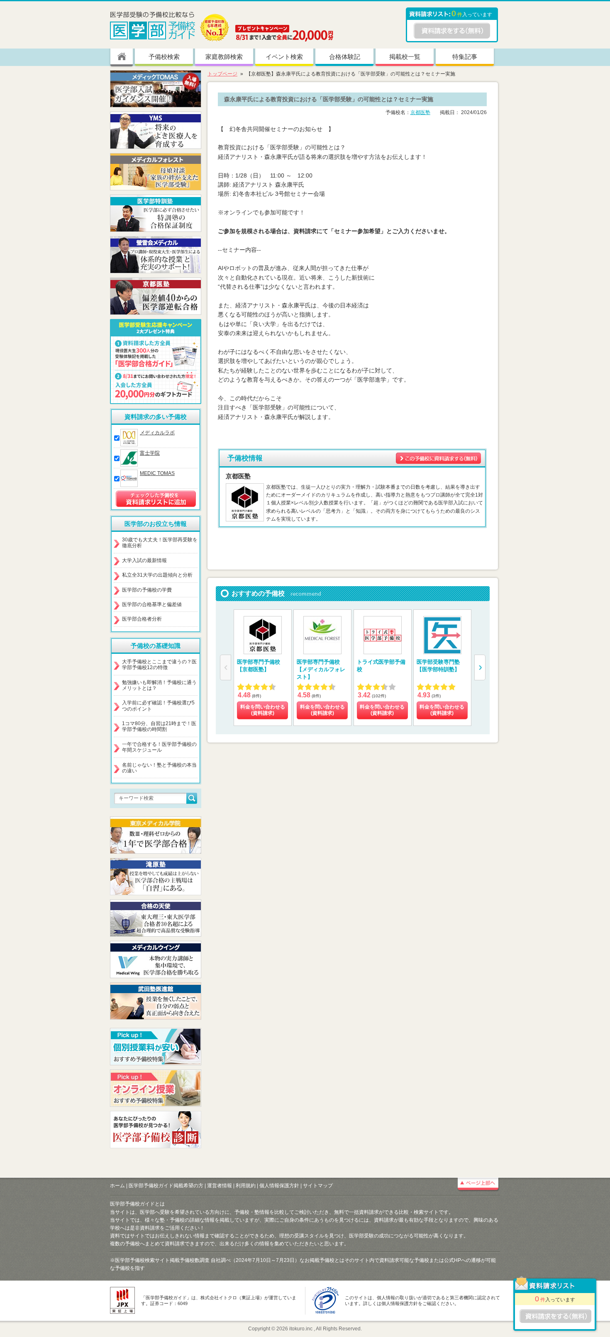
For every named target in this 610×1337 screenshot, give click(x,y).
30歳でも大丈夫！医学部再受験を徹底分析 (160, 542)
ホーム (117, 1185)
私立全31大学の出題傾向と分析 (157, 575)
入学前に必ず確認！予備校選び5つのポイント (158, 705)
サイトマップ (318, 1185)
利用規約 (246, 1185)
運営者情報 (219, 1185)
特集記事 (464, 56)
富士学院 (150, 453)
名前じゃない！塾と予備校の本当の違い (159, 768)
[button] (480, 667)
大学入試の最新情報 (144, 560)
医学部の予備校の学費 (147, 590)
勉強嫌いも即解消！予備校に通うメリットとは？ (159, 685)
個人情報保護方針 (279, 1185)
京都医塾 (420, 112)
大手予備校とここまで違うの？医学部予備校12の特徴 (159, 664)
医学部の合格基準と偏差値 (152, 604)
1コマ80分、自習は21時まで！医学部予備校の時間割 (159, 726)
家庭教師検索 (224, 56)
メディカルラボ (157, 433)
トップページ (222, 74)
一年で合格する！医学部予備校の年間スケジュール (159, 747)
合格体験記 (344, 56)
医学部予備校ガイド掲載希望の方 (166, 1185)
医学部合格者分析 (142, 619)
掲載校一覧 (404, 56)
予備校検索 (164, 56)
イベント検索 (284, 56)
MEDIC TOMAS (157, 473)
